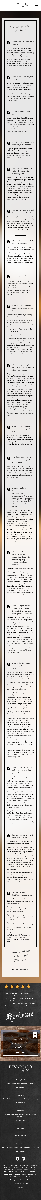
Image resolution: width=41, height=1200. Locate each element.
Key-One (25, 1183)
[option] (22, 997)
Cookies (20, 1187)
